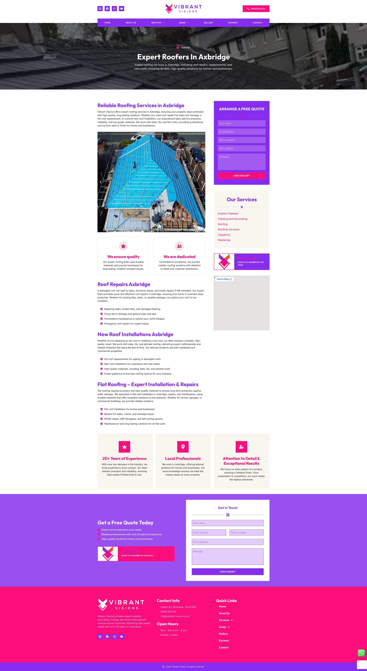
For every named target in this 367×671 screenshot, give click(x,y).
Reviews (232, 22)
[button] (100, 182)
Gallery (208, 22)
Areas (182, 22)
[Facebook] (107, 8)
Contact (258, 22)
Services (156, 22)
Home (107, 22)
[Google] (100, 8)
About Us (131, 22)
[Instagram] (114, 8)
